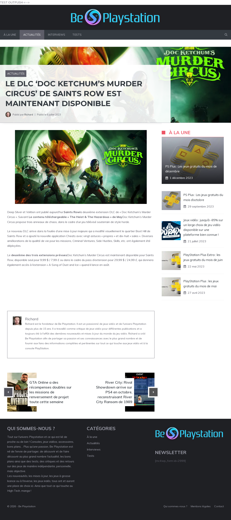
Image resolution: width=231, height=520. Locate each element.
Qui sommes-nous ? (175, 506)
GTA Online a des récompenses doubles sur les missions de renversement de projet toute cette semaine (50, 392)
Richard (28, 114)
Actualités (32, 34)
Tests (77, 34)
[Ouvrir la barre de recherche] (226, 35)
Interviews (56, 34)
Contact (219, 506)
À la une (10, 34)
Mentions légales (201, 506)
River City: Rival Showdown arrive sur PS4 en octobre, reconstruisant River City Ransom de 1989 (114, 392)
